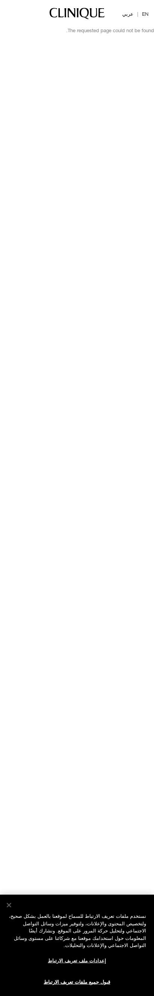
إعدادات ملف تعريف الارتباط (77, 960)
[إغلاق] (9, 905)
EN (145, 14)
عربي (127, 14)
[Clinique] (77, 19)
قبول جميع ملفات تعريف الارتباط (77, 982)
